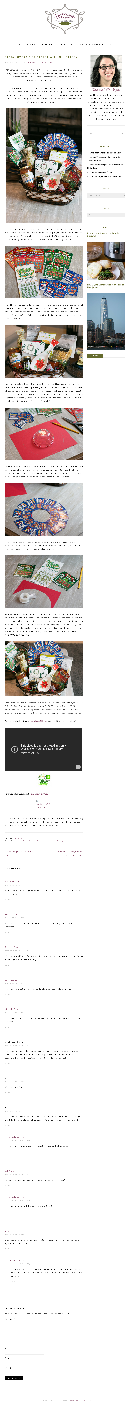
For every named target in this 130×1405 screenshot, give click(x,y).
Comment (10, 1319)
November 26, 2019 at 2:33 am (16, 1082)
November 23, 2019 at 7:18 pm (16, 885)
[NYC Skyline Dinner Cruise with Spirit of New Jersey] (106, 322)
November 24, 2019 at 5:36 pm (16, 918)
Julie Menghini (11, 914)
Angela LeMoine (16, 1137)
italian (39, 841)
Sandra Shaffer (12, 881)
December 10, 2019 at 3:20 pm (20, 1200)
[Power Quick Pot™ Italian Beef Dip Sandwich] (106, 261)
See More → (95, 356)
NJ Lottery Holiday (70, 841)
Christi (8, 1231)
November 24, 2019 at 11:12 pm (16, 951)
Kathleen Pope (12, 947)
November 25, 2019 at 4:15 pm (16, 1013)
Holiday (16, 838)
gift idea (34, 841)
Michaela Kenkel (12, 1009)
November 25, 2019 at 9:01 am (16, 983)
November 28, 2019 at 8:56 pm (16, 1234)
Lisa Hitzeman (11, 980)
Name (8, 1348)
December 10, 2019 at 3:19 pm (20, 1264)
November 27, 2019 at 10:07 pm (16, 1174)
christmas (18, 841)
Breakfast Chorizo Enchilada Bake (105, 153)
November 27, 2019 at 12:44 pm (16, 1111)
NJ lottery (60, 841)
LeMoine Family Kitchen (65, 19)
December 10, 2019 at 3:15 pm (20, 1140)
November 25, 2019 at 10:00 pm (16, 1045)
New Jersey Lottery (39, 794)
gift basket (26, 841)
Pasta (22, 838)
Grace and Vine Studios (80, 1400)
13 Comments (47, 62)
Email (8, 1358)
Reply (7, 899)
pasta (79, 841)
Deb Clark (9, 1171)
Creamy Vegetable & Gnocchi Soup (106, 176)
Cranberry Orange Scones (102, 172)
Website (9, 1368)
